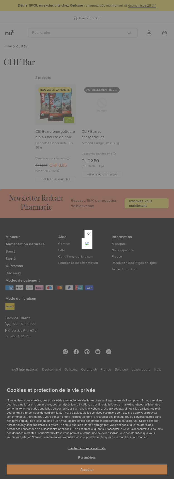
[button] (88, 234)
